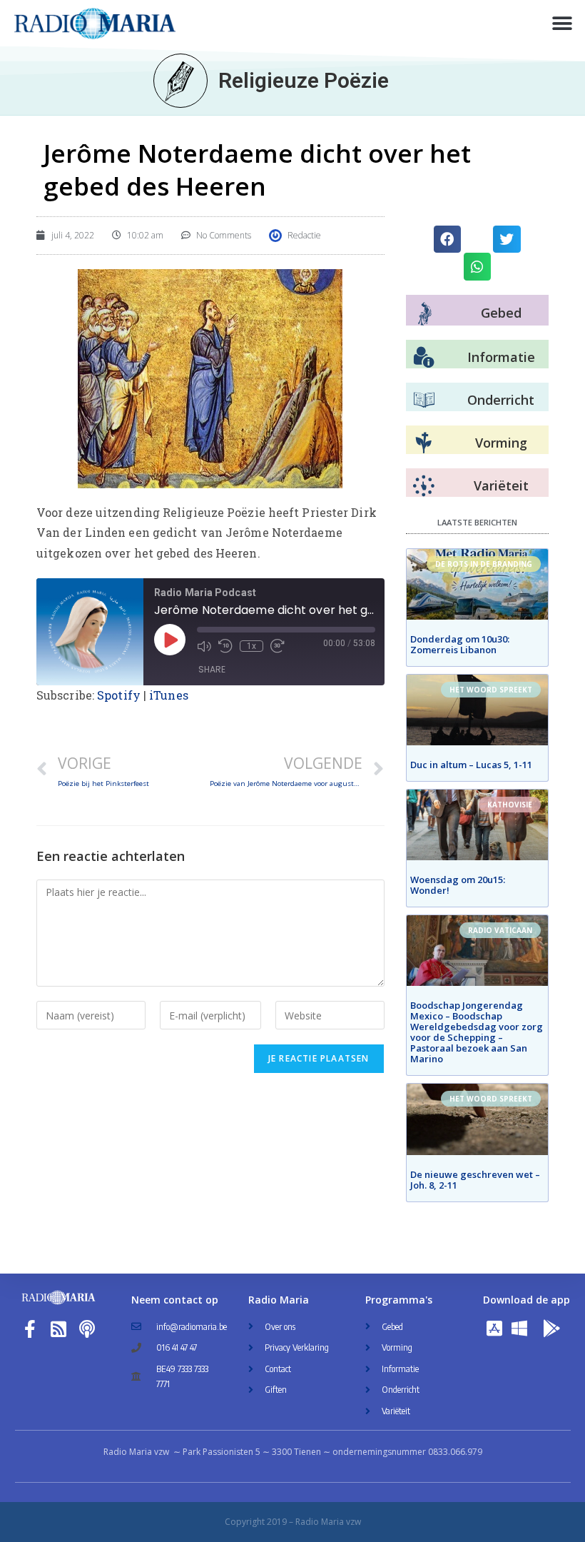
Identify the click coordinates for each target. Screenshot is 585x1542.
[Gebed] (425, 314)
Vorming (501, 442)
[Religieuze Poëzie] (180, 81)
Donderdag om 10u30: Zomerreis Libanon (459, 644)
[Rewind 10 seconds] (225, 646)
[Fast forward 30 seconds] (277, 646)
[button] (562, 23)
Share (211, 669)
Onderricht (500, 399)
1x (251, 646)
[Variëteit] (423, 486)
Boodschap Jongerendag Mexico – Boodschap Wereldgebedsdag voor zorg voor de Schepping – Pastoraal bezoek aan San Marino (476, 1032)
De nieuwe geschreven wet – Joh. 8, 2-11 (475, 1179)
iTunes (168, 694)
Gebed (501, 312)
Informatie (501, 357)
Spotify (119, 694)
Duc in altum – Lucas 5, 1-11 (471, 764)
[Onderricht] (423, 400)
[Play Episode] (169, 639)
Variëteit (501, 485)
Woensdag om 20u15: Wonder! (457, 885)
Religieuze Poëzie (303, 80)
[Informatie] (423, 357)
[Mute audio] (204, 646)
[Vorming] (423, 443)
